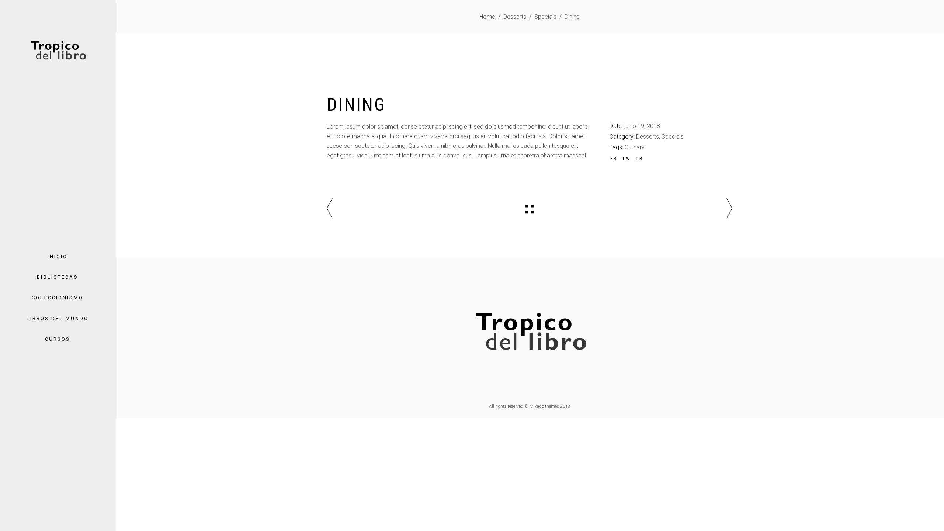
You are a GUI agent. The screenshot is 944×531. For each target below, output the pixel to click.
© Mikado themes (541, 406)
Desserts (514, 16)
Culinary (635, 147)
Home (487, 16)
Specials (545, 16)
